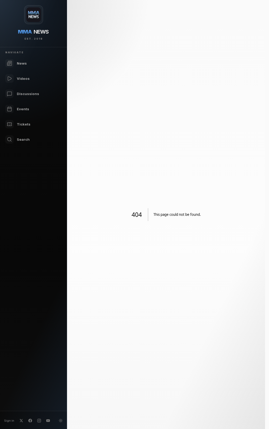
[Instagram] (39, 420)
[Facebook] (30, 420)
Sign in (9, 420)
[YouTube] (48, 420)
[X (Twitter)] (21, 420)
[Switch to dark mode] (60, 420)
